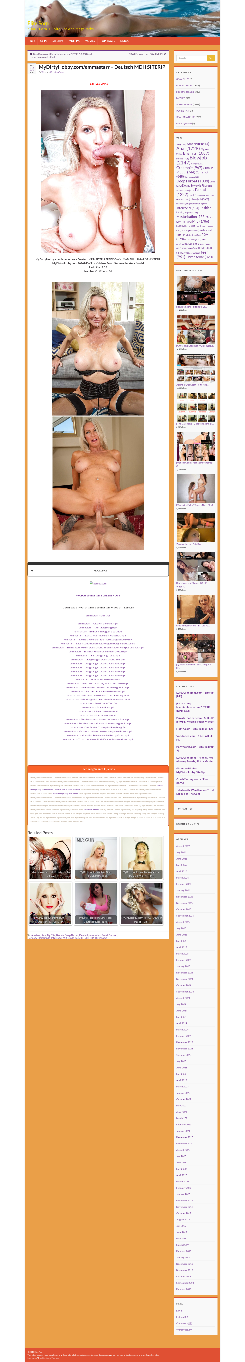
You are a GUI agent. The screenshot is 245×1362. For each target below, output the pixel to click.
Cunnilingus (192, 177)
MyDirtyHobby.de (192, 230)
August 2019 (183, 1219)
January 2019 (183, 1257)
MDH (65, 937)
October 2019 (183, 1213)
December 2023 (184, 1042)
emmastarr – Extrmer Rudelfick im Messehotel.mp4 (98, 651)
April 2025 (181, 947)
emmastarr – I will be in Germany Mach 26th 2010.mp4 (98, 683)
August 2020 (183, 1149)
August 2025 (183, 921)
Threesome (100, 937)
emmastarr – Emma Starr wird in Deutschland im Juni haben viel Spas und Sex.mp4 (98, 647)
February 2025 (183, 959)
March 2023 (182, 1086)
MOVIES (90, 40)
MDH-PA (74, 40)
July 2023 (181, 1061)
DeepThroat (71, 935)
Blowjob (191, 160)
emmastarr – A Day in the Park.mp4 (98, 623)
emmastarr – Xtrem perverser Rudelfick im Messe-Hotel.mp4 (98, 739)
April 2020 (181, 1175)
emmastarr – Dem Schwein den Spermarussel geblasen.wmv (98, 639)
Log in (179, 1310)
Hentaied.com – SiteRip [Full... (191, 306)
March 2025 (182, 953)
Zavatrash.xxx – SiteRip (188, 544)
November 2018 (184, 1270)
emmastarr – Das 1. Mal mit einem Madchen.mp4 (98, 635)
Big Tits (51, 935)
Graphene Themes (50, 1358)
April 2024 (181, 1023)
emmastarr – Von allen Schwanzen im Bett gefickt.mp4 (98, 735)
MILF (81, 937)
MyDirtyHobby (186, 226)
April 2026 (181, 871)
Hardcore (183, 204)
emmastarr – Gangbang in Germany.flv (98, 679)
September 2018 (185, 1282)
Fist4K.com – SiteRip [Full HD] (194, 728)
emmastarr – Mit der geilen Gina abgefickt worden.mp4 (98, 699)
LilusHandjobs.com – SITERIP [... (193, 625)
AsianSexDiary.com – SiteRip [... (192, 384)
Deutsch (83, 935)
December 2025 (184, 896)
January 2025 (183, 966)
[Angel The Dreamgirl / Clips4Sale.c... (195, 345)
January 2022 (183, 1092)
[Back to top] (237, 1354)
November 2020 (184, 1143)
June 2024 (181, 1010)
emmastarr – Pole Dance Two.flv (98, 703)
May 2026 (181, 865)
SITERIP (89, 937)
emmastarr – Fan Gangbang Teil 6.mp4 (98, 655)
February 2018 (183, 1289)
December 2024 (184, 972)
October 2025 (183, 909)
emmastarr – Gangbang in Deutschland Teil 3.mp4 (98, 667)
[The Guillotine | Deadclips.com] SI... (195, 423)
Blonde (60, 935)
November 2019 (184, 1206)
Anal (44, 935)
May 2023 (181, 1073)
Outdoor (194, 235)
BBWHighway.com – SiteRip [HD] (146, 54)
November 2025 (184, 903)
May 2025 (181, 940)
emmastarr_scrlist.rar (98, 615)
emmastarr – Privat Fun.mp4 (98, 707)
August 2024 (183, 997)
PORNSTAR (182, 110)
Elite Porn (38, 23)
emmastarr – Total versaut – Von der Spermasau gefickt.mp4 (98, 723)
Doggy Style (193, 185)
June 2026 (181, 858)
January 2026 (183, 890)
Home (31, 40)
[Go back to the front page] (122, 18)
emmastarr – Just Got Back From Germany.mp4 (98, 691)
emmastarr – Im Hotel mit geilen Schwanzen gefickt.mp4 (98, 687)
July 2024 (181, 1004)
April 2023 (181, 1080)
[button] (98, 570)
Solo (181, 252)
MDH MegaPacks (56, 72)
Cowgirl (197, 164)
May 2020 (181, 1168)
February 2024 (183, 1035)
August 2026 (183, 846)
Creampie (189, 167)
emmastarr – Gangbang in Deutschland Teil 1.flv (98, 659)
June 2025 (181, 934)
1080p (181, 144)
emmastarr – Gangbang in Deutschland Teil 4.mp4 (98, 671)
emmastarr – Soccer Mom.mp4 (98, 715)
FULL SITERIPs (184, 85)
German (113, 935)
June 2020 (181, 1162)
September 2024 (185, 991)
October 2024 (183, 985)
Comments (184, 1323)
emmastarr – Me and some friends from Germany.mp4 (98, 695)
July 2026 (181, 852)
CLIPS (43, 40)
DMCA (124, 40)
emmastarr (95, 935)
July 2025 (181, 928)
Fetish (194, 195)
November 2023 (184, 1048)
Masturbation (191, 217)
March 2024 (182, 1029)
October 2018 (183, 1276)
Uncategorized (184, 123)
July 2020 (181, 1156)
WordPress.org (184, 1329)
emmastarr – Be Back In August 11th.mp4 (98, 631)
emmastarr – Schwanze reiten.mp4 (98, 711)
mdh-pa (74, 937)
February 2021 (183, 1124)
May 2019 (181, 1238)
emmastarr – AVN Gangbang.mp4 (98, 627)
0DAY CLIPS (182, 79)
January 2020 (183, 1194)
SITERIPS (58, 40)
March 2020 (182, 1181)
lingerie (191, 212)
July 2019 (181, 1225)
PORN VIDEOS (184, 104)
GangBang (207, 195)
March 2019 (182, 1244)
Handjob (199, 199)
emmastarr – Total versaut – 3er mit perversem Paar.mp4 (98, 719)
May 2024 (181, 1016)
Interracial (56, 937)
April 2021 (181, 1111)
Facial (105, 935)
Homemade (44, 937)
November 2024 (184, 978)
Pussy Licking (192, 239)
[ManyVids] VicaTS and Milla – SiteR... (195, 505)
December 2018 (184, 1263)
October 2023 (183, 1054)
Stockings (193, 253)
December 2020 (184, 1137)
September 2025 (185, 915)
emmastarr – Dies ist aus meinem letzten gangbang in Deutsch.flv (98, 643)
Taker (44, 72)
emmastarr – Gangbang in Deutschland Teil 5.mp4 (98, 675)
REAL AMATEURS (185, 117)
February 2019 (183, 1251)
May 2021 (181, 1105)
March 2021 (182, 1118)
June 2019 (181, 1232)
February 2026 (183, 884)
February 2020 (183, 1187)
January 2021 (183, 1130)
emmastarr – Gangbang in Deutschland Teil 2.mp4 (98, 663)
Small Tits (202, 247)
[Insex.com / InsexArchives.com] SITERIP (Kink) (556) (193, 707)
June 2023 (181, 1067)
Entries (182, 1317)
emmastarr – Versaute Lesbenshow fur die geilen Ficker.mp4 (98, 731)
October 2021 (183, 1099)
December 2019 (184, 1200)
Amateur (35, 935)
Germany (32, 937)
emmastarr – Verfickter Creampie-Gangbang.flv (98, 727)
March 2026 (182, 877)
